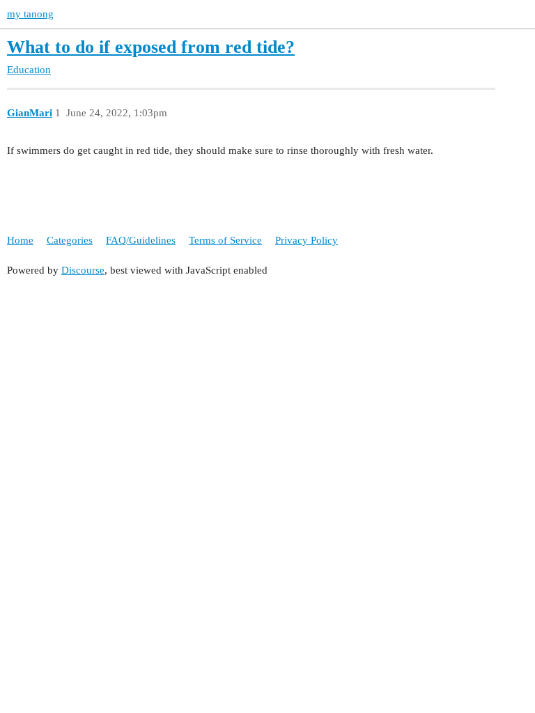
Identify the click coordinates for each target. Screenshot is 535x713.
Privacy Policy (306, 240)
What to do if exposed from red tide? (151, 47)
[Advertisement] (267, 385)
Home (20, 240)
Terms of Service (225, 240)
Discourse (82, 270)
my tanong (30, 13)
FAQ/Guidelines (141, 240)
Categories (70, 240)
